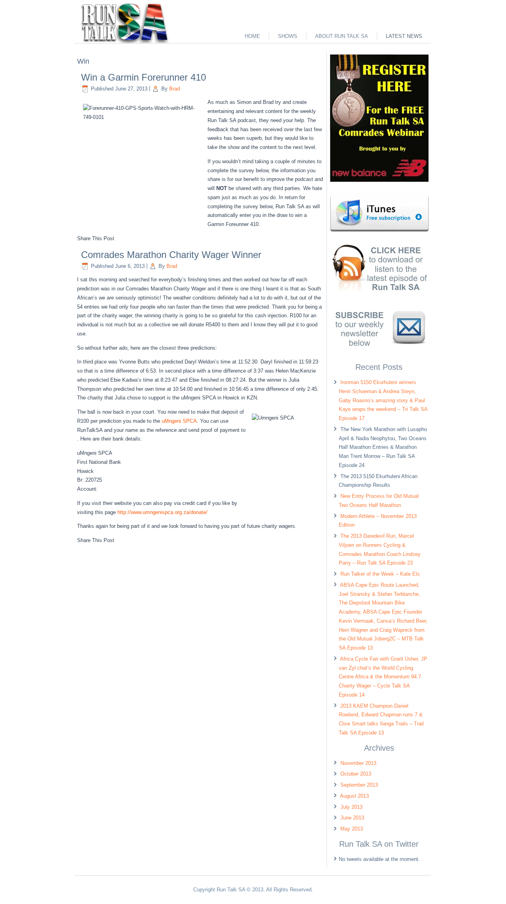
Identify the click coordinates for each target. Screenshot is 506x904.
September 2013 (359, 785)
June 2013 (352, 818)
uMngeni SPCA (179, 421)
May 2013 (351, 829)
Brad (174, 89)
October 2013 (355, 774)
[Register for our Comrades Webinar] (379, 180)
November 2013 (358, 763)
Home (252, 36)
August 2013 (354, 796)
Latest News (404, 36)
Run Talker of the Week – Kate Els (380, 574)
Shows (287, 36)
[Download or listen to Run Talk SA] (379, 298)
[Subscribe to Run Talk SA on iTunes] (379, 230)
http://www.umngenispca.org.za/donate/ (162, 512)
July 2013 (351, 807)
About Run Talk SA (341, 36)
